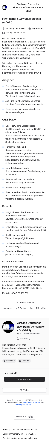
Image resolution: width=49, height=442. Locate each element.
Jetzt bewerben (24, 379)
